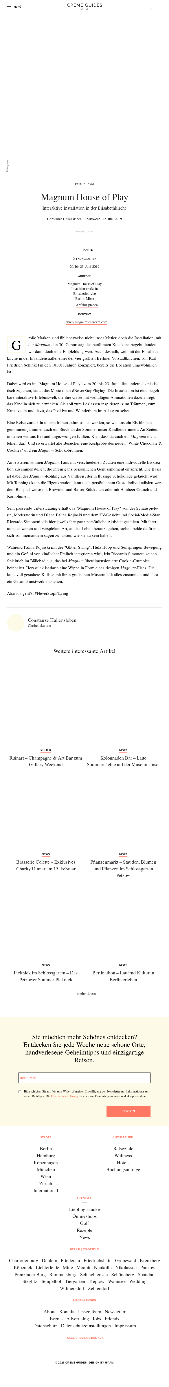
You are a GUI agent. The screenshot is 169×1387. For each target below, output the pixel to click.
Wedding (138, 1281)
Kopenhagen (46, 1162)
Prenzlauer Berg (30, 1274)
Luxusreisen (123, 1137)
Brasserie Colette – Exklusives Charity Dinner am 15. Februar (45, 865)
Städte (45, 1137)
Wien (45, 1176)
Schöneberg (122, 1274)
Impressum (125, 1325)
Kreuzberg (150, 1260)
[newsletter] (101, 1350)
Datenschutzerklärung (64, 1096)
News (84, 1237)
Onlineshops (84, 1216)
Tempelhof (51, 1281)
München (46, 1169)
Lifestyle (84, 1198)
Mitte (68, 1267)
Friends (112, 1318)
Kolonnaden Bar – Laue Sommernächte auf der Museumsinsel (123, 761)
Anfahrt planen (87, 304)
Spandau (146, 1274)
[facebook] (68, 1350)
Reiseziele (123, 1148)
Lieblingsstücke (84, 1209)
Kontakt (67, 1311)
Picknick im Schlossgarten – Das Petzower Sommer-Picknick (46, 976)
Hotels (123, 1162)
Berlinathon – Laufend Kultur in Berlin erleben (123, 976)
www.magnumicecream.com (86, 321)
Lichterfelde (47, 1267)
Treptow (97, 1281)
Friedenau (70, 1260)
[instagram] (79, 1350)
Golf (84, 1223)
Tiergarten (75, 1281)
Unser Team (89, 1311)
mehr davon (86, 993)
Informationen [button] (84, 1300)
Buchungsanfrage (123, 1169)
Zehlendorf (98, 1288)
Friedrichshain (98, 1260)
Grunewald (125, 1260)
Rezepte (84, 1230)
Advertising (77, 1318)
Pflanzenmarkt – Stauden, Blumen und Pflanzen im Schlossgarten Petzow (123, 868)
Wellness (123, 1155)
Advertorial (84, 231)
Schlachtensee (94, 1274)
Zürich (45, 1183)
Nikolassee (126, 1267)
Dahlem (49, 1260)
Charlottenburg (23, 1260)
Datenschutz (45, 1325)
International (45, 1190)
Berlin (46, 1148)
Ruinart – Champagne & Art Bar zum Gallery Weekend (45, 761)
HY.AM (109, 1362)
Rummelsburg (63, 1274)
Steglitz (29, 1281)
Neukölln (103, 1267)
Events (56, 1318)
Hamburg (46, 1155)
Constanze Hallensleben (64, 218)
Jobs (96, 1318)
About (50, 1311)
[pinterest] (90, 1350)
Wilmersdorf (72, 1288)
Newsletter (115, 1311)
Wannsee (117, 1281)
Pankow (147, 1267)
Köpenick (23, 1267)
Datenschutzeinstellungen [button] (86, 1325)
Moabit (83, 1267)
